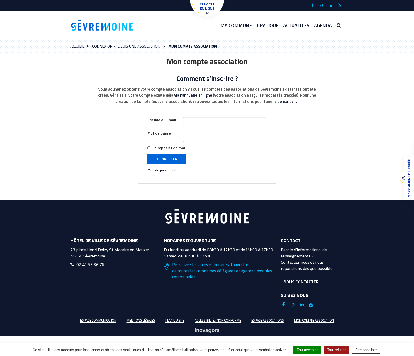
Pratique (267, 25)
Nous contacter (301, 282)
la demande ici (286, 101)
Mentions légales (141, 320)
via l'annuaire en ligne (193, 95)
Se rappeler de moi (168, 148)
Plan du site (174, 320)
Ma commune (236, 25)
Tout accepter (307, 350)
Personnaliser (366, 350)
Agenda (323, 25)
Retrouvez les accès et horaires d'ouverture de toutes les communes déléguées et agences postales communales (222, 271)
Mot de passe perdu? (164, 170)
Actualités (296, 25)
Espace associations (267, 320)
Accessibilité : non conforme (218, 320)
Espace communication (98, 320)
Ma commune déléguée (409, 178)
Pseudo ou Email (161, 120)
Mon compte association (314, 320)
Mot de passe (159, 133)
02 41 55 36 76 (89, 264)
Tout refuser (336, 350)
